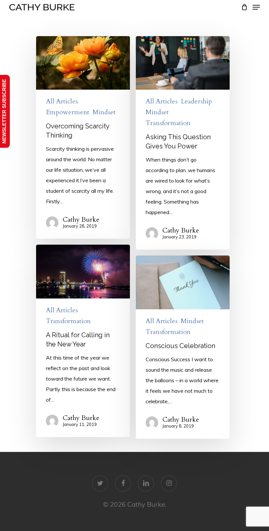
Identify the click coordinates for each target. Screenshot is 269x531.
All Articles (62, 101)
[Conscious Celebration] (183, 347)
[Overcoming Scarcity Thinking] (83, 137)
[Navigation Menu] (256, 7)
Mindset (104, 112)
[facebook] (123, 483)
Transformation (168, 123)
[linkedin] (146, 483)
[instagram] (169, 483)
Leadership (196, 101)
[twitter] (100, 483)
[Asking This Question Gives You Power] (183, 143)
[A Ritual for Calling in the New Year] (83, 341)
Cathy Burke (81, 219)
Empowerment (67, 112)
